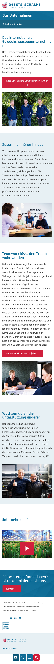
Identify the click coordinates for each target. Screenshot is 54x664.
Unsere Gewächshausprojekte (21, 353)
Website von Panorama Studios (27, 610)
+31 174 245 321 (23, 656)
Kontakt (10, 588)
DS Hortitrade (9, 648)
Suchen (36, 656)
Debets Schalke (21, 5)
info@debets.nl (16, 656)
